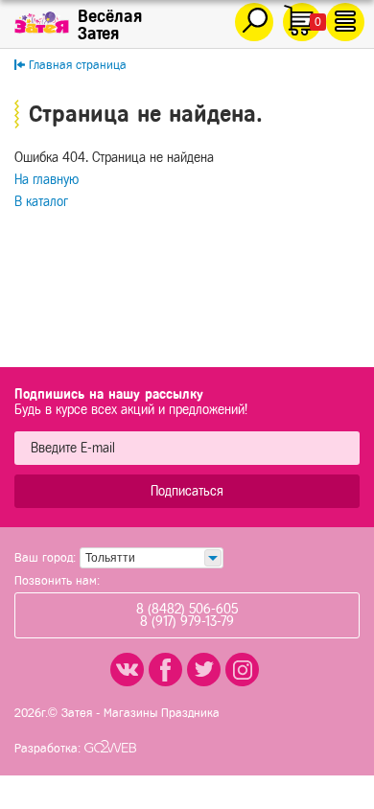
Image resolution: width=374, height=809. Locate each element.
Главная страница (78, 64)
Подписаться (187, 491)
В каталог (41, 202)
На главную (46, 180)
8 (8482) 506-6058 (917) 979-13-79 (187, 615)
